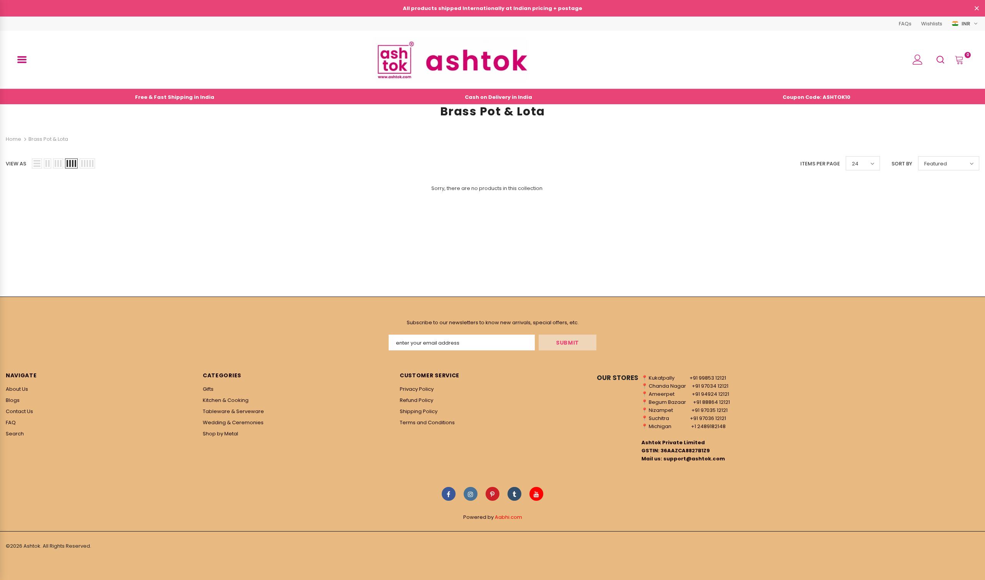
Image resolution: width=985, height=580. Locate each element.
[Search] (940, 59)
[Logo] (450, 60)
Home (13, 139)
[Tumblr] (514, 494)
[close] (976, 9)
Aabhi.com (508, 517)
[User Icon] (917, 60)
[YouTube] (536, 494)
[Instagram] (470, 494)
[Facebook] (449, 494)
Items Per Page (820, 163)
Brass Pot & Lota (48, 139)
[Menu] (22, 59)
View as (16, 163)
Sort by (902, 163)
